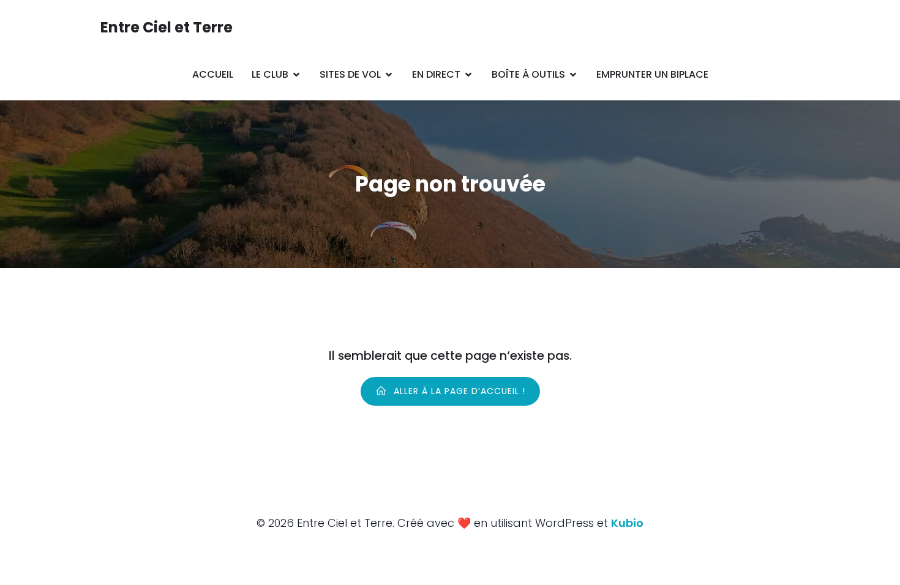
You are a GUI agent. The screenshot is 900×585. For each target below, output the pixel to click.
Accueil (212, 74)
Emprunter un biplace (652, 74)
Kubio (627, 523)
